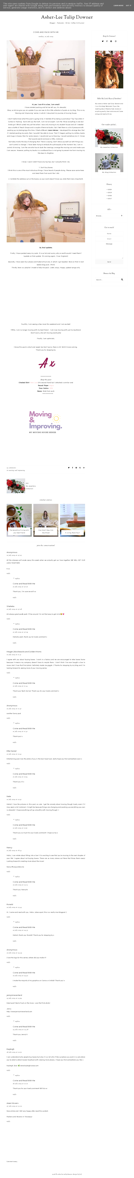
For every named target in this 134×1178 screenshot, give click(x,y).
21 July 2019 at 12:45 (14, 799)
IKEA (51, 388)
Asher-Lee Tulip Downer (67, 17)
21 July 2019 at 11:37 (14, 709)
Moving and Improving (17, 470)
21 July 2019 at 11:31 (14, 654)
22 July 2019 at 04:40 (20, 975)
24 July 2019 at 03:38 (20, 1029)
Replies (17, 578)
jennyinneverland (14, 995)
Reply (8, 573)
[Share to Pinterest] (76, 468)
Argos (51, 385)
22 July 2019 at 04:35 (20, 930)
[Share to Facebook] (72, 468)
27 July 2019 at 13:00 (14, 1106)
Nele (9, 796)
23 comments (11, 468)
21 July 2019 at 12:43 (14, 754)
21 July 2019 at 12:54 (20, 777)
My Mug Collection (109, 172)
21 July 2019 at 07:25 (14, 555)
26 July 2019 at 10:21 (20, 1083)
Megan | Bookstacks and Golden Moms (24, 652)
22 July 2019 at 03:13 (20, 885)
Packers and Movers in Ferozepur (19, 1117)
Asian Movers (12, 1103)
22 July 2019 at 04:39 (14, 953)
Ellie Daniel (11, 751)
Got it (128, 5)
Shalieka (10, 606)
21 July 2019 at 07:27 (20, 587)
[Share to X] (69, 468)
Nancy (9, 847)
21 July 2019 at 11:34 (20, 686)
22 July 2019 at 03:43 (14, 907)
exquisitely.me (18, 867)
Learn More (118, 5)
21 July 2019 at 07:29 (20, 632)
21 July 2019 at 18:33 (14, 850)
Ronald (10, 904)
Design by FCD (77, 1174)
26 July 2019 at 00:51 (14, 1052)
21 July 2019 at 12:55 (20, 828)
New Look (34, 382)
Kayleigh (10, 1049)
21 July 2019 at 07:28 (14, 609)
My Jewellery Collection (109, 147)
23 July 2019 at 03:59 (14, 998)
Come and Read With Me (24, 584)
